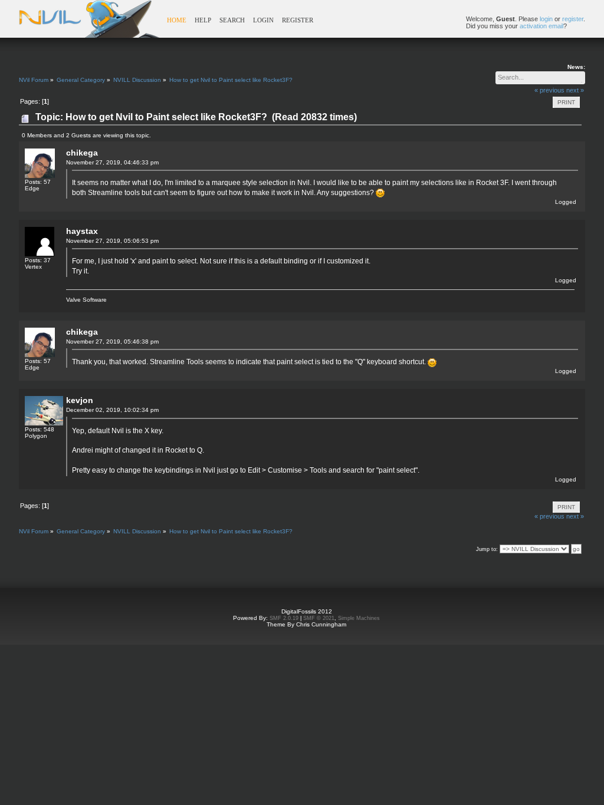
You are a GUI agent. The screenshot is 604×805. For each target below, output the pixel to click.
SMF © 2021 (318, 618)
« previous (549, 90)
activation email (541, 25)
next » (575, 90)
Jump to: (487, 549)
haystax (82, 231)
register (572, 18)
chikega (82, 152)
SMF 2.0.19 (284, 618)
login (546, 18)
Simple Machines (359, 618)
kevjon (79, 400)
